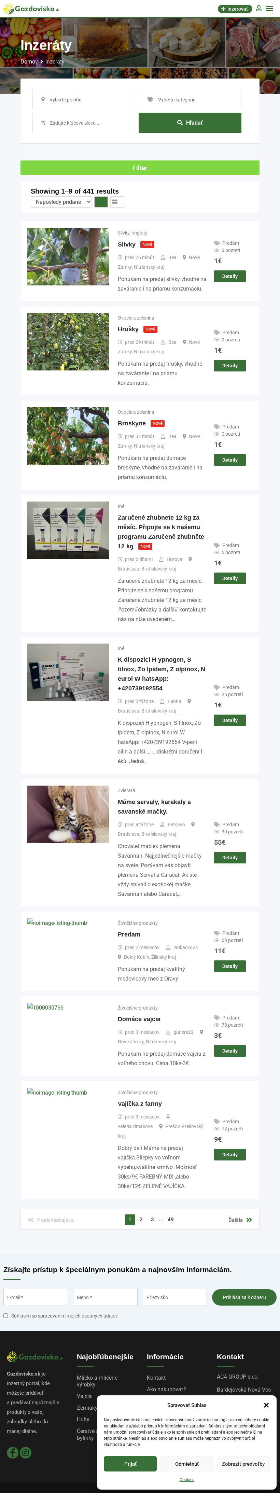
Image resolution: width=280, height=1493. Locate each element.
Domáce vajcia (139, 1019)
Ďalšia (235, 1220)
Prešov (172, 1126)
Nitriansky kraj (149, 267)
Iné (121, 506)
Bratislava (128, 569)
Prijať (130, 1464)
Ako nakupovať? (166, 1389)
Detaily (230, 276)
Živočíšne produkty (138, 923)
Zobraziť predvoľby (243, 1464)
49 (171, 1219)
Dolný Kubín (136, 957)
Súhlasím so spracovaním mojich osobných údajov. (65, 1316)
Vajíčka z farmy (140, 1103)
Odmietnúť (187, 1464)
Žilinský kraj (163, 957)
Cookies (187, 1479)
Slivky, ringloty (133, 233)
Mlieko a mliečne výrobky (97, 1381)
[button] (266, 1405)
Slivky (127, 244)
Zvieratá (126, 790)
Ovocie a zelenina (136, 318)
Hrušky (128, 329)
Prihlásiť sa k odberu (244, 1297)
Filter (140, 167)
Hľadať (194, 122)
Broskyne (132, 423)
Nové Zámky (131, 1041)
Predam (129, 934)
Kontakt (156, 1378)
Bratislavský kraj (158, 569)
